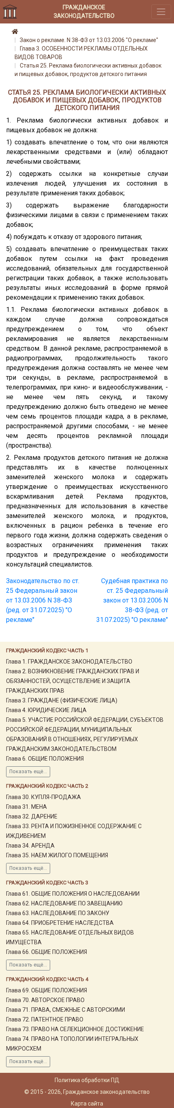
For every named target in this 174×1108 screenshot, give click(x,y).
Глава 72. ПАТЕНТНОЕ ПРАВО (44, 1019)
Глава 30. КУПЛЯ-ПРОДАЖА (43, 797)
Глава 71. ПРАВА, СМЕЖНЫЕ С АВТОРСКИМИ (65, 1010)
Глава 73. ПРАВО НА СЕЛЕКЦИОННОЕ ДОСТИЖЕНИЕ (75, 1029)
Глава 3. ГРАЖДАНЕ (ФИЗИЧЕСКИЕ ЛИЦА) (61, 700)
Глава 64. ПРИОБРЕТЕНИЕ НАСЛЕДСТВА (60, 923)
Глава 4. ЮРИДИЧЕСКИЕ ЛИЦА (46, 710)
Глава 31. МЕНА (26, 807)
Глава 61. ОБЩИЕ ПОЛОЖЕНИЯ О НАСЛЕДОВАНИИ (73, 893)
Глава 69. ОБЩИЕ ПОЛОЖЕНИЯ (46, 990)
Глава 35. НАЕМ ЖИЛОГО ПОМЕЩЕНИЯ (57, 855)
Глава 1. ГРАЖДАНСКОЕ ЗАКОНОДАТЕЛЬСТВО (69, 661)
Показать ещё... (28, 771)
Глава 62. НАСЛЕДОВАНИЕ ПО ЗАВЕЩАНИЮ (64, 903)
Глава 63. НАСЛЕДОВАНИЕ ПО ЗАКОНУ (57, 913)
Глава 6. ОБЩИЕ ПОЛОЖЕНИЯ (45, 758)
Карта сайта (87, 1103)
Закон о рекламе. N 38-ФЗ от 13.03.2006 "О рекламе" (89, 40)
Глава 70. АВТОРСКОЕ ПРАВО (45, 1000)
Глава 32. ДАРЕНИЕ (31, 816)
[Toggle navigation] (161, 11)
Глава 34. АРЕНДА (30, 845)
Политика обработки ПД (87, 1080)
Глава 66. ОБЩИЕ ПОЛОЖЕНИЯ (46, 952)
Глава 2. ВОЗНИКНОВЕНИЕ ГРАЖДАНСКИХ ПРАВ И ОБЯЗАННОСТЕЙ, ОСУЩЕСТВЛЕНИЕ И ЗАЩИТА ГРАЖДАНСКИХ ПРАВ (72, 681)
